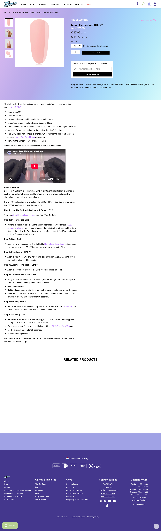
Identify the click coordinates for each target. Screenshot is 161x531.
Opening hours (72, 484)
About (6, 481)
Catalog (7, 487)
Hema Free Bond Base (25, 137)
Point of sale (9, 499)
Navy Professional (42, 496)
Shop (32, 4)
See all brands (40, 499)
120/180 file (67, 306)
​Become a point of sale (13, 496)
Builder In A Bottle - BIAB (23, 12)
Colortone (39, 490)
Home (23, 4)
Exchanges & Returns (74, 493)
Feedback (70, 496)
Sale (89, 4)
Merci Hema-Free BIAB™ (48, 12)
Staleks (38, 487)
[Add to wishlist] (155, 20)
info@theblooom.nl (108, 496)
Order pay (70, 487)
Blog (6, 484)
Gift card (67, 4)
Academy (55, 4)
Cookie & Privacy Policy (90, 516)
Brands (42, 4)
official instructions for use (23, 214)
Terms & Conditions (63, 516)
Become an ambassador (13, 493)
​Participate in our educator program (17, 490)
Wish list (79, 4)
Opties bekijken (23, 417)
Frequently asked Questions (77, 499)
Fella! (37, 493)
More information (139, 504)
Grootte (74, 41)
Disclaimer (76, 516)
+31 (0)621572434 (108, 493)
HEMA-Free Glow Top (60, 326)
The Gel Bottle (40, 484)
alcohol (20, 227)
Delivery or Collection (74, 490)
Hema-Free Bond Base (54, 243)
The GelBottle (79, 19)
